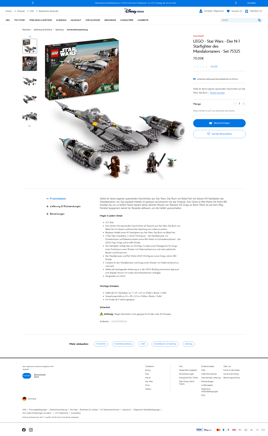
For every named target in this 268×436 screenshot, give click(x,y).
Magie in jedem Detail (111, 216)
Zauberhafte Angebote (188, 370)
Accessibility (76, 413)
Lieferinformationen (209, 374)
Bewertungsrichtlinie (231, 378)
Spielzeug (188, 344)
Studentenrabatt (207, 366)
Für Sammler (101, 344)
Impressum (126, 409)
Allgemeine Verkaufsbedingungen (209, 390)
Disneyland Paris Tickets (188, 378)
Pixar (147, 374)
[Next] (235, 2)
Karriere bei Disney (231, 374)
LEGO (143, 344)
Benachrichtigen (221, 123)
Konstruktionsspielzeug (123, 344)
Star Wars (149, 381)
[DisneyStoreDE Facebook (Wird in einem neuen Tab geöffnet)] (24, 429)
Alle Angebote (251, 3)
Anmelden (27, 376)
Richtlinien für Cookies (89, 409)
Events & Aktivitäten (231, 370)
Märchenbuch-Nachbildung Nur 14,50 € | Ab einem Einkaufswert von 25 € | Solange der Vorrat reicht (134, 3)
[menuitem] (7, 20)
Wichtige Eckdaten (109, 286)
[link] (205, 66)
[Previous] (32, 2)
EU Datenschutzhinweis (109, 409)
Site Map (73, 409)
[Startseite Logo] (134, 11)
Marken (148, 389)
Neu (181, 366)
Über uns (227, 366)
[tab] (70, 201)
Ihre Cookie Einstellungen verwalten (36, 413)
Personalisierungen (186, 374)
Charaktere (149, 366)
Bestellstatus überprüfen (48, 11)
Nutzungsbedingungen (38, 409)
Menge (197, 104)
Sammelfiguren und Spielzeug (165, 344)
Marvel (148, 378)
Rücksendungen (207, 381)
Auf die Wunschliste (221, 134)
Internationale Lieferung (211, 378)
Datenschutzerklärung (58, 409)
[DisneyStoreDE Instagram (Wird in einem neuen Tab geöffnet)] (31, 429)
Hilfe (203, 370)
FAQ (203, 395)
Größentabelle (207, 385)
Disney (147, 370)
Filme (147, 385)
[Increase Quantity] (243, 103)
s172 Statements (61, 413)
